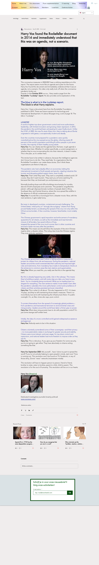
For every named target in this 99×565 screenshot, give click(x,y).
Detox (51, 18)
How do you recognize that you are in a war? (48, 443)
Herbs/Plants (25, 18)
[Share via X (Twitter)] (25, 410)
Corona (64, 18)
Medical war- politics (26, 405)
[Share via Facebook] (21, 410)
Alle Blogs (15, 18)
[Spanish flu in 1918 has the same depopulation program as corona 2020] (24, 433)
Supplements (43, 18)
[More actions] (77, 29)
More (71, 18)
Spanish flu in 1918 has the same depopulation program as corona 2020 (23, 443)
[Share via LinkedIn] (29, 410)
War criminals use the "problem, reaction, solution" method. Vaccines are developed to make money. (74, 443)
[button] (88, 7)
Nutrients (33, 18)
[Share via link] (33, 410)
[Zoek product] (85, 7)
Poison (57, 18)
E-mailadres (37, 489)
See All (84, 423)
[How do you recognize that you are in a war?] (49, 433)
